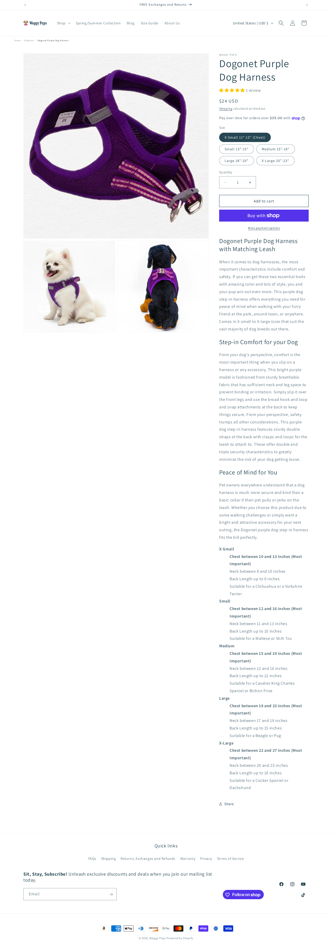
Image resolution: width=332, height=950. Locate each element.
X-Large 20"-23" (275, 160)
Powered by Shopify (180, 938)
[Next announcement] (307, 5)
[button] (63, 23)
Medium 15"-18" (275, 149)
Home (17, 40)
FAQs (92, 858)
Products (29, 40)
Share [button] (229, 804)
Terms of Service (230, 858)
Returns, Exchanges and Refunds (148, 858)
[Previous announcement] (25, 5)
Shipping (225, 108)
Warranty (188, 858)
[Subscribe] (110, 894)
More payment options (264, 228)
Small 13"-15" (236, 149)
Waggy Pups (157, 938)
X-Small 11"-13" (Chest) (245, 137)
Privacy (206, 858)
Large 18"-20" (236, 160)
